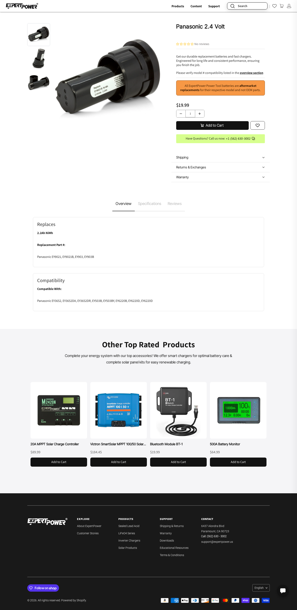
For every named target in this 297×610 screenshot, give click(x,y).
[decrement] (180, 113)
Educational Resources (174, 547)
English (259, 587)
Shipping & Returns (172, 526)
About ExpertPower (89, 526)
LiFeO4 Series (126, 533)
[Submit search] (232, 6)
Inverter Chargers (129, 540)
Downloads (167, 540)
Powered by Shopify (73, 600)
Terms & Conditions (172, 555)
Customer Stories (88, 533)
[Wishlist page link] (274, 6)
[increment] (199, 113)
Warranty (166, 533)
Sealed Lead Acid (128, 526)
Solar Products (127, 547)
